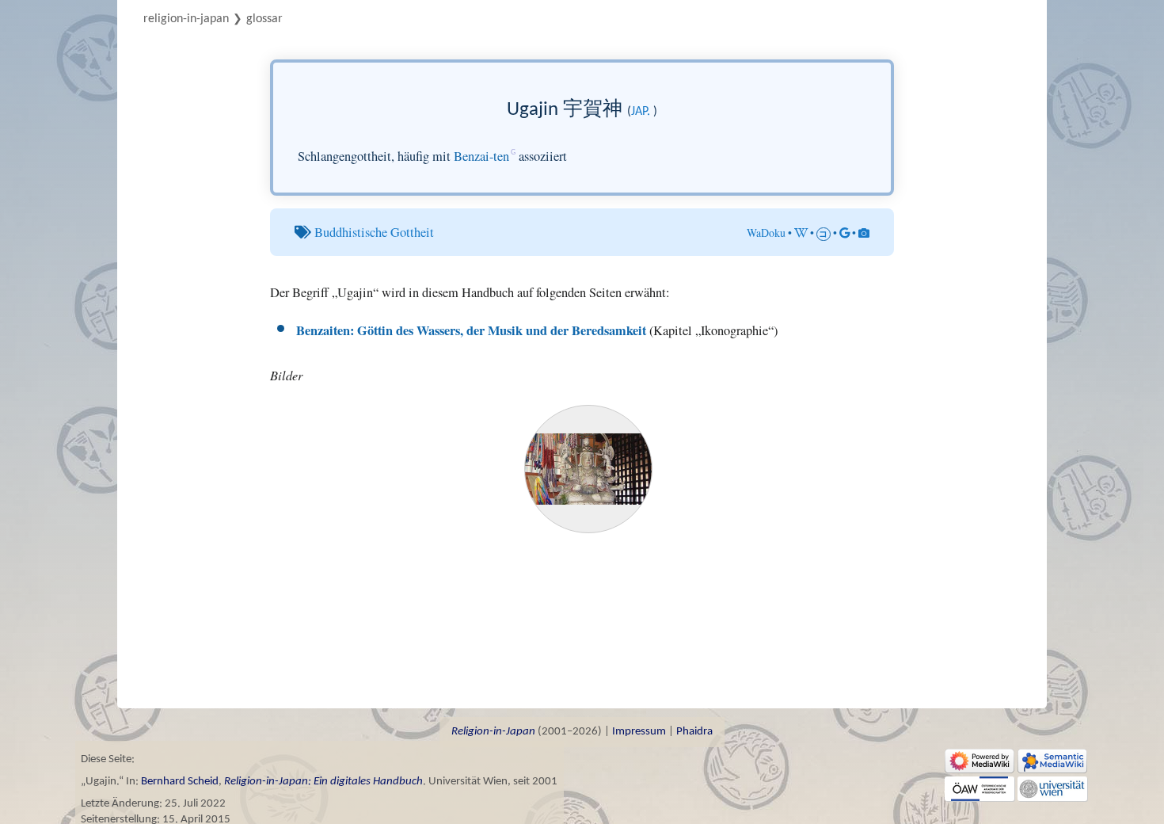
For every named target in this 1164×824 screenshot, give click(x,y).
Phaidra (694, 732)
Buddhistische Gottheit (374, 232)
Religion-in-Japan (186, 19)
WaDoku (766, 232)
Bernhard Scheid (180, 782)
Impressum (639, 732)
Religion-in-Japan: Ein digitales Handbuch (323, 782)
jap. (640, 111)
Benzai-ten (481, 156)
